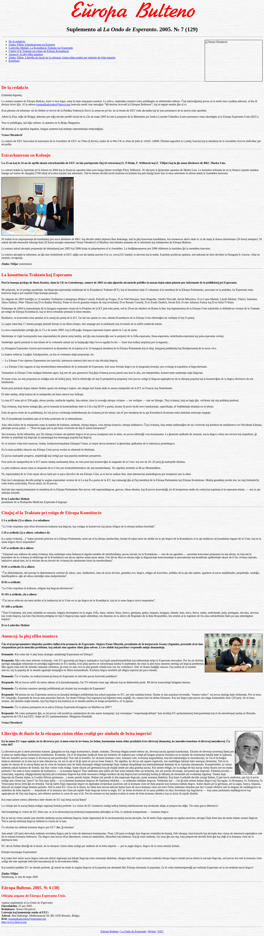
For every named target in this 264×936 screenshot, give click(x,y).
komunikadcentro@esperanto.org (27, 918)
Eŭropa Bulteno (110, 931)
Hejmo (152, 931)
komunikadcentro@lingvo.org (53, 104)
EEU (161, 931)
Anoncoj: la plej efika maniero (26, 54)
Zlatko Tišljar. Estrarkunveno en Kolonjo (32, 44)
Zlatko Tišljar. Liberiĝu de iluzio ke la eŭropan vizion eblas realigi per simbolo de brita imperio (62, 57)
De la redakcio (17, 41)
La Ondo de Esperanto (133, 931)
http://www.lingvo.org (14, 922)
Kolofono (14, 60)
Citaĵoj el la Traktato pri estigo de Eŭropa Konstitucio (39, 51)
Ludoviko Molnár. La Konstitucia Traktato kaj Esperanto (41, 47)
